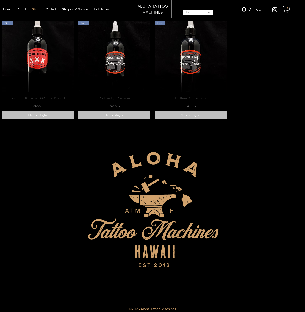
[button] (287, 9)
